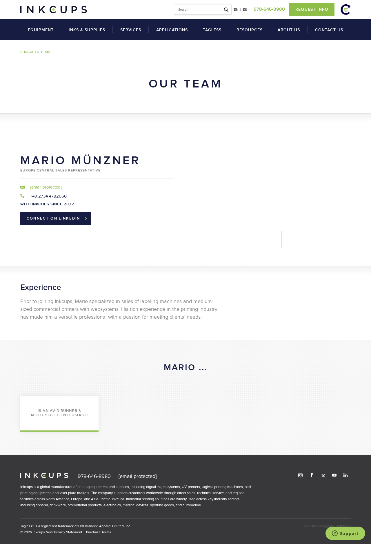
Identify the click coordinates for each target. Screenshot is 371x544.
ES (245, 10)
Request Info (311, 9)
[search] (203, 9)
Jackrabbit (343, 526)
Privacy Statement (68, 532)
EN (236, 10)
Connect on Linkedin (53, 218)
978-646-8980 (269, 9)
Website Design (316, 526)
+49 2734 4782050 (48, 196)
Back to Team (37, 52)
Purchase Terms (98, 532)
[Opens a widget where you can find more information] (345, 534)
